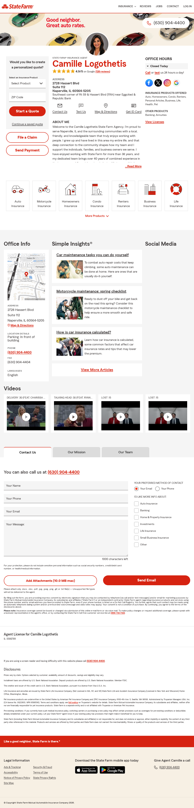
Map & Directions (22, 325)
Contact (173, 6)
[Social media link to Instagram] (167, 83)
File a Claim (27, 137)
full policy (73, 702)
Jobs (159, 6)
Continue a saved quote (27, 124)
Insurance (125, 6)
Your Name (13, 485)
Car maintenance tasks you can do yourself (92, 255)
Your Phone (13, 498)
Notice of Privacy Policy (17, 778)
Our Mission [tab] (76, 452)
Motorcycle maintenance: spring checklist (91, 291)
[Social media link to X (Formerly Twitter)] (158, 83)
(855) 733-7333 (118, 613)
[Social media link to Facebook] (149, 83)
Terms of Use (40, 772)
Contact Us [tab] (27, 452)
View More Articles (97, 370)
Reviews (145, 6)
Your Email (13, 511)
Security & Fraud (42, 767)
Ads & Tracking (12, 767)
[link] (17, 6)
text (157, 72)
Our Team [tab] (125, 452)
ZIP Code (17, 97)
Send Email (146, 580)
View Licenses (154, 121)
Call (147, 72)
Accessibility (11, 772)
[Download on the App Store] (86, 770)
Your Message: (15, 524)
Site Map (9, 783)
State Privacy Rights (44, 778)
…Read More (133, 166)
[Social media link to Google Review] (176, 83)
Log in (187, 6)
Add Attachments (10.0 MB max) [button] (50, 580)
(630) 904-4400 (20, 352)
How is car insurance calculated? (83, 332)
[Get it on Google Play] (112, 770)
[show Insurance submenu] (134, 6)
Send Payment (27, 150)
